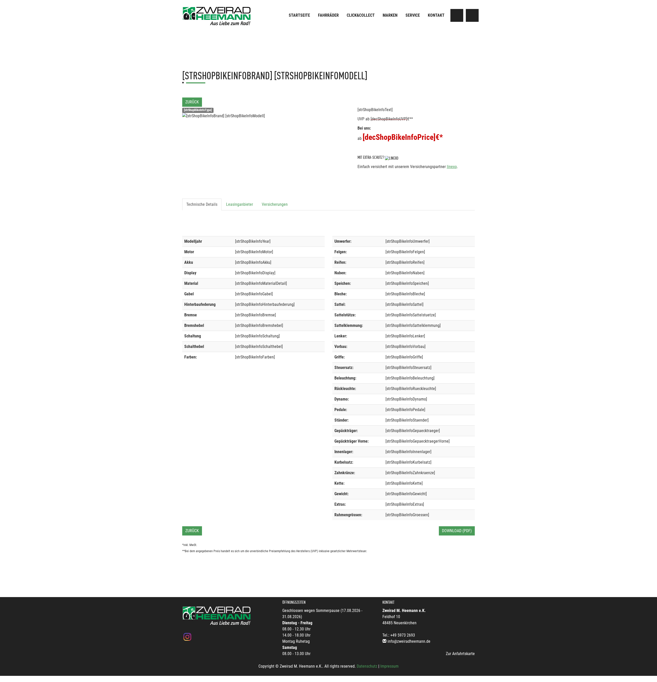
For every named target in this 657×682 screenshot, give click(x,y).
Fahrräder (328, 15)
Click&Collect (361, 15)
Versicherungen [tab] (275, 204)
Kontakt (436, 15)
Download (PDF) (457, 530)
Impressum (389, 666)
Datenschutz (367, 666)
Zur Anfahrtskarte (460, 653)
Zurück (192, 102)
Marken (390, 15)
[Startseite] (217, 16)
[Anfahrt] (456, 15)
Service (412, 15)
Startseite (299, 15)
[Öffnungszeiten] (472, 15)
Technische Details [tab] (201, 204)
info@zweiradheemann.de (409, 641)
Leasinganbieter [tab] (239, 204)
